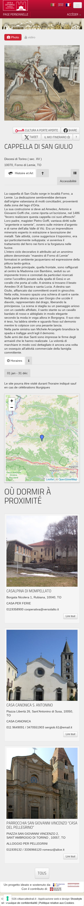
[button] (42, 438)
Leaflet (50, 479)
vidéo (31, 37)
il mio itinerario (55, 137)
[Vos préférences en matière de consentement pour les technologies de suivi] (7, 898)
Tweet (33, 137)
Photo (14, 37)
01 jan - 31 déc (17, 373)
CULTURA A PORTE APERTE (41, 130)
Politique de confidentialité (21, 902)
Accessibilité (68, 181)
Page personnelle (15, 14)
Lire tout (70, 616)
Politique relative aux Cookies (56, 902)
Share (72, 130)
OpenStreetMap (68, 479)
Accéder (73, 14)
